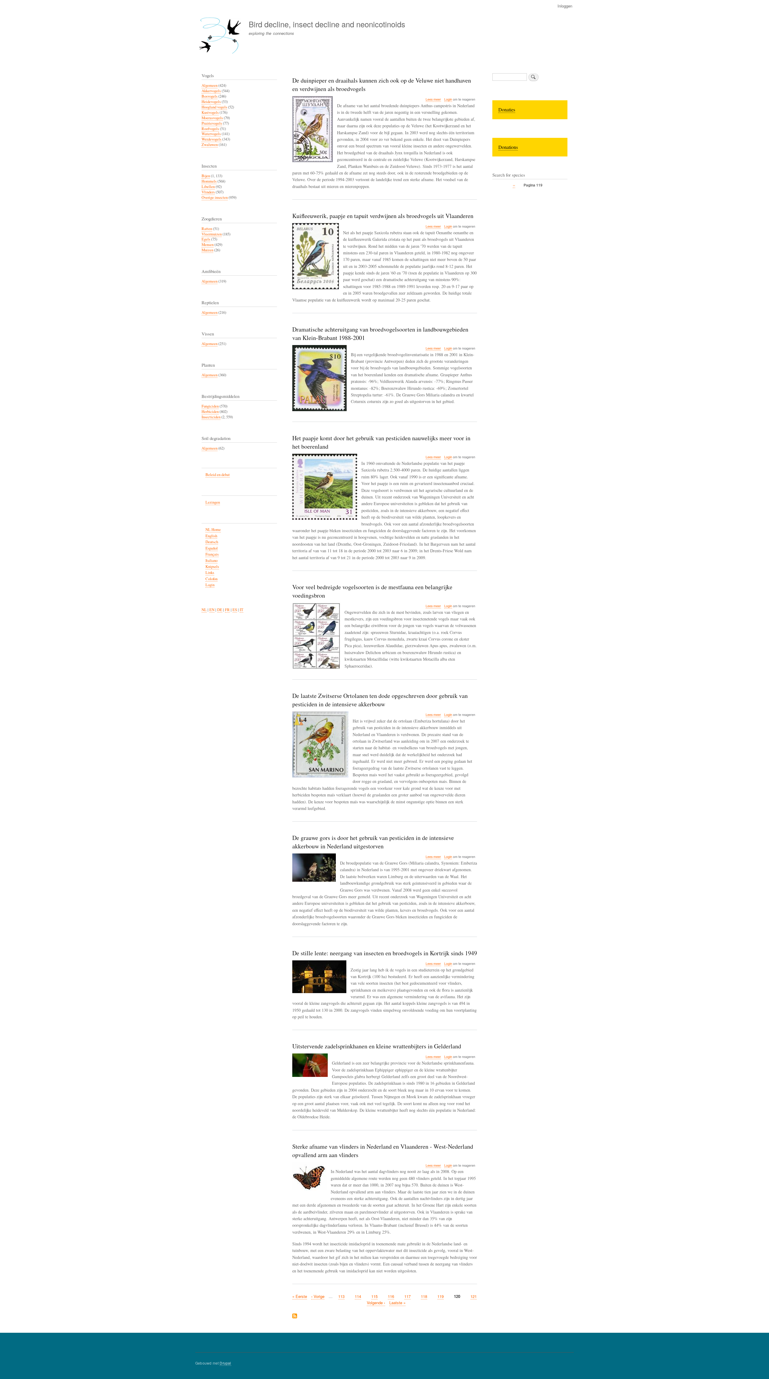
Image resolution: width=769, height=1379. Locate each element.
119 (440, 1296)
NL (204, 609)
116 (391, 1296)
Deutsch (211, 541)
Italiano (211, 560)
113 (341, 1296)
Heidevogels (211, 101)
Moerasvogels (212, 117)
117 (407, 1296)
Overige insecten (215, 197)
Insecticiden (211, 417)
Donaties (506, 109)
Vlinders (208, 192)
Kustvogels (210, 112)
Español (211, 548)
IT (241, 609)
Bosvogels (209, 96)
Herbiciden (210, 411)
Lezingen (212, 502)
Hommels (209, 181)
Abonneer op (294, 1316)
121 (473, 1296)
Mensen (208, 244)
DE (219, 609)
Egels (206, 239)
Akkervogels (211, 90)
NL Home (213, 529)
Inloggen (565, 6)
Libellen (208, 186)
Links (209, 572)
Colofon (211, 578)
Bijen (206, 175)
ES (235, 609)
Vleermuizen (212, 234)
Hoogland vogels (214, 107)
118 (424, 1296)
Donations (508, 147)
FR (227, 609)
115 (374, 1296)
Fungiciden (210, 406)
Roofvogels (210, 128)
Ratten (207, 228)
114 (358, 1296)
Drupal (225, 1362)
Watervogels (211, 133)
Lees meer (433, 99)
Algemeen (209, 85)
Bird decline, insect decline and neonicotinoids (327, 24)
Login (448, 99)
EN (211, 609)
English (211, 535)
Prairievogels (212, 123)
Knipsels (212, 566)
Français (212, 554)
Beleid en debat (217, 474)
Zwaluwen (210, 144)
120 (457, 1296)
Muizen (207, 250)
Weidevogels (211, 139)
